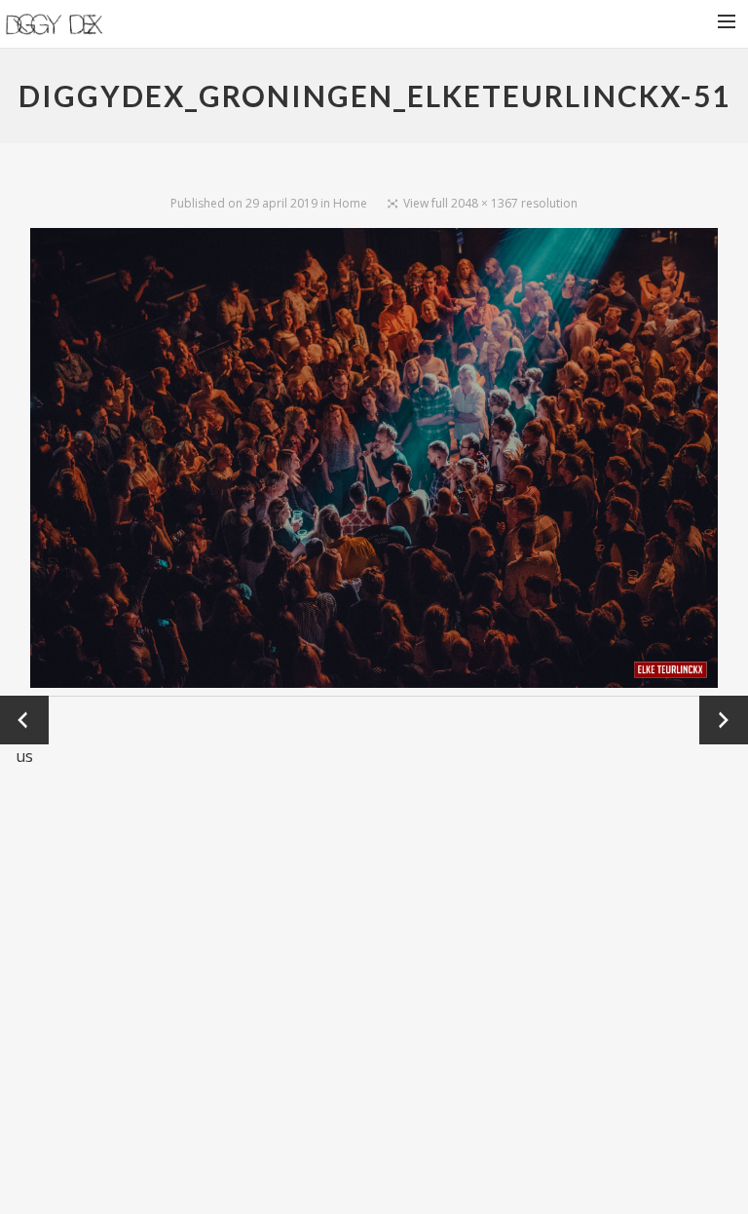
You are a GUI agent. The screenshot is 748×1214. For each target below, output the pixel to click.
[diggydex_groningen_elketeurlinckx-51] (374, 462)
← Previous (24, 720)
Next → (723, 719)
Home (350, 203)
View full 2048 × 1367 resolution (490, 203)
